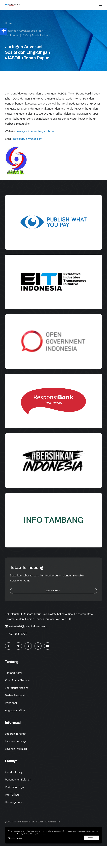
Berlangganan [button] (53, 591)
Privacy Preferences (15, 838)
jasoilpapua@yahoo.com (27, 138)
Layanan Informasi (16, 748)
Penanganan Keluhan (18, 779)
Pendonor (11, 703)
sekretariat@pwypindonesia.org (28, 626)
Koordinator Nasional (17, 680)
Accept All (91, 838)
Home (8, 23)
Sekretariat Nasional (17, 687)
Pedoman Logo (14, 787)
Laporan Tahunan (15, 733)
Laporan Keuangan (16, 741)
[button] (3, 31)
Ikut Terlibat (12, 794)
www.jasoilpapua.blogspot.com (35, 131)
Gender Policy (13, 772)
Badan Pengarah (15, 695)
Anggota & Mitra (15, 710)
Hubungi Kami (13, 802)
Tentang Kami (13, 672)
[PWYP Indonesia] (12, 5)
